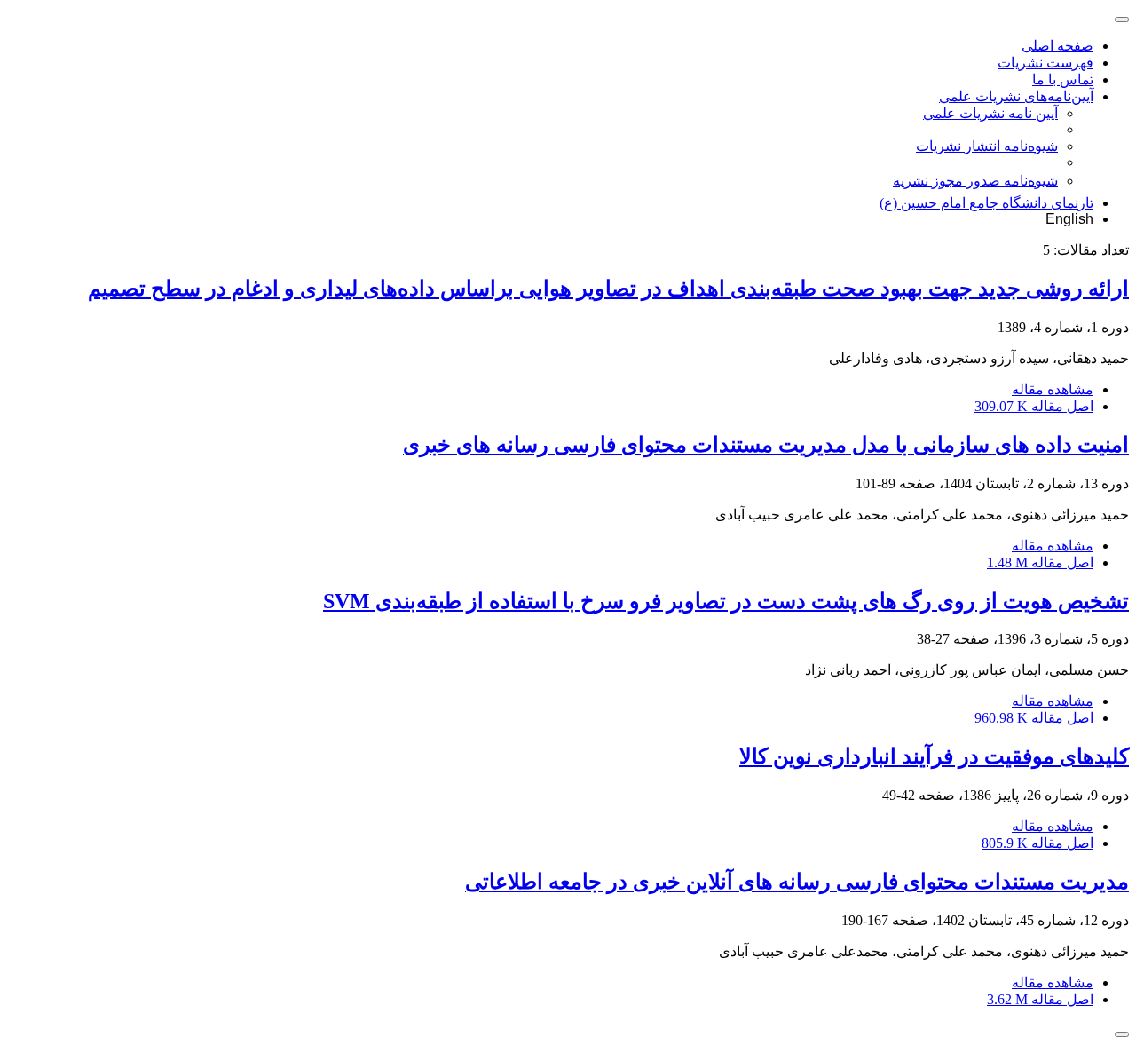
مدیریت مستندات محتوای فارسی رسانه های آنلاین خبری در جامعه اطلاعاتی (797, 881)
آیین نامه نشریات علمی (990, 113)
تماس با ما (1062, 79)
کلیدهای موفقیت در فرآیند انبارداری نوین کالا (934, 756)
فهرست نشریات (1045, 62)
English (1069, 218)
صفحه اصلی (1057, 45)
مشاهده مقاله (1052, 389)
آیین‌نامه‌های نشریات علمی (1016, 96)
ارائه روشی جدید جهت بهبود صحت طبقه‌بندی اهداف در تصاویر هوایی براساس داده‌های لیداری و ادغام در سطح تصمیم (608, 288)
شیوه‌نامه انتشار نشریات (987, 146)
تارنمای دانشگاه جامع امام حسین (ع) (986, 202)
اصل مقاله (1033, 406)
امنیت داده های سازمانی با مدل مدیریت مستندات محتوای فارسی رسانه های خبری (766, 444)
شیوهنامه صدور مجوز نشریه (975, 180)
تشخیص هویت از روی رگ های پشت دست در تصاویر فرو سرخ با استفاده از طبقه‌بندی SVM (726, 601)
